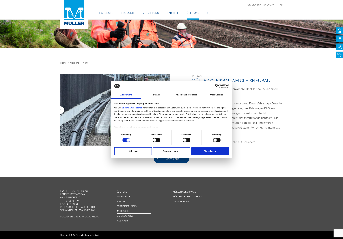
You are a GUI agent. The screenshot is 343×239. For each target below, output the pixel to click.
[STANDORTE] (339, 47)
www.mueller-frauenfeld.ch (78, 210)
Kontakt (268, 5)
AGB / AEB (122, 220)
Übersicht (173, 159)
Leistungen (105, 13)
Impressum (123, 211)
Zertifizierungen (127, 206)
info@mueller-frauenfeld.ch (78, 207)
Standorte (254, 5)
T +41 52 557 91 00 (69, 200)
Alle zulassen (210, 151)
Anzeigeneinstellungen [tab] (186, 95)
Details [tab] (156, 95)
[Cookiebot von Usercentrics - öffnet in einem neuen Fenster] (217, 86)
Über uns (193, 13)
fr (281, 5)
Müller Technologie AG (187, 196)
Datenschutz (125, 216)
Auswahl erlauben (171, 151)
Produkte (128, 13)
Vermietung (151, 13)
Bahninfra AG (181, 201)
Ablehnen (133, 151)
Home (63, 63)
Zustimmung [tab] (126, 95)
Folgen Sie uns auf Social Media (79, 216)
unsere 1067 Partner (132, 108)
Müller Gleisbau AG (184, 192)
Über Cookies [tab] (216, 95)
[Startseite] (339, 30)
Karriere (173, 13)
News (86, 63)
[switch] (156, 140)
